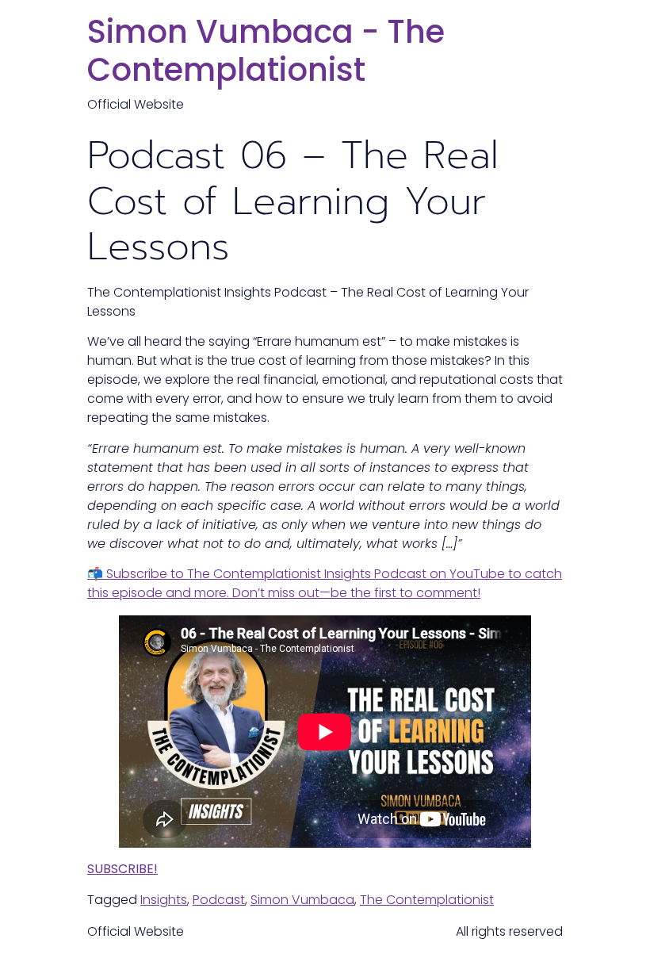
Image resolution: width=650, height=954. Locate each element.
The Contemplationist (427, 900)
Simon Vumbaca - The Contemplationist (266, 51)
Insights (163, 900)
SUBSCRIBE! (122, 869)
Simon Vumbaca (302, 900)
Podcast (219, 900)
